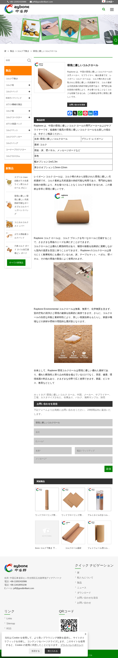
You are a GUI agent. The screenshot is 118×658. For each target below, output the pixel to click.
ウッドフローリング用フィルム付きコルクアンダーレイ (73, 515)
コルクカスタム (13, 156)
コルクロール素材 (73, 548)
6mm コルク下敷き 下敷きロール (47, 548)
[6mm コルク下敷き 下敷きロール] (47, 532)
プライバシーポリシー (71, 645)
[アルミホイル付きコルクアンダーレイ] (99, 499)
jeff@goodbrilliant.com (43, 2)
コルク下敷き (23, 51)
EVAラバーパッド (14, 98)
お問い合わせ (84, 603)
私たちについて (85, 577)
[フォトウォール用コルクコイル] (99, 532)
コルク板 (10, 111)
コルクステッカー (14, 137)
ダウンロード (84, 592)
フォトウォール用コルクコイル (100, 548)
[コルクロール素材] (73, 532)
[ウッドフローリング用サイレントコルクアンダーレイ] (47, 499)
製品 (12, 51)
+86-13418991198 (18, 585)
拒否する (36, 651)
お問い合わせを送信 (77, 105)
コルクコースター (14, 117)
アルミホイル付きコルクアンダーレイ (100, 515)
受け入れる (53, 651)
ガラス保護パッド (14, 124)
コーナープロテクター (16, 149)
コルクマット (12, 130)
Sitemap (10, 623)
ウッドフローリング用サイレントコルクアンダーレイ (47, 515)
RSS (8, 628)
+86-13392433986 (17, 2)
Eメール (88, 655)
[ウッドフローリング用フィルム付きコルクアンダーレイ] (73, 499)
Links (9, 618)
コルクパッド (12, 91)
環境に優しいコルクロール (45, 51)
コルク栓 (10, 85)
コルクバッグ (12, 143)
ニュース (81, 587)
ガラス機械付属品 (14, 104)
